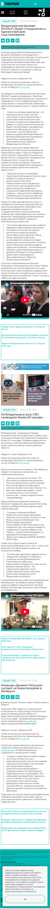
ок (25, 899)
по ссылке (24, 87)
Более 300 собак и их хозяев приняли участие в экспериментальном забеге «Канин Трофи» (23, 812)
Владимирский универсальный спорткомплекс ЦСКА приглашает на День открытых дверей (23, 829)
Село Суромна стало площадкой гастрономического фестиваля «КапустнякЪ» (22, 648)
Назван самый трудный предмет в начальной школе (23, 328)
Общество (9, 21)
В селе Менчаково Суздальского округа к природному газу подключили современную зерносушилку (23, 657)
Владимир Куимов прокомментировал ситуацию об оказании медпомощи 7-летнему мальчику (24, 336)
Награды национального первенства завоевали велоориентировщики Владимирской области (24, 821)
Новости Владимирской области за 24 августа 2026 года (23, 344)
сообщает (32, 721)
